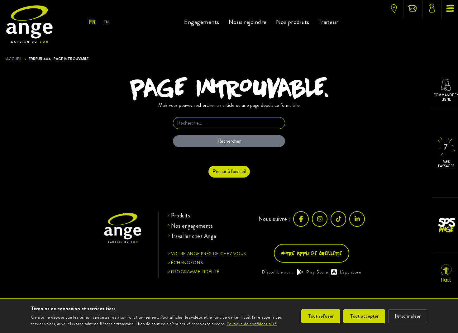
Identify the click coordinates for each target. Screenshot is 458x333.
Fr (92, 22)
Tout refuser (321, 316)
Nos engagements (192, 226)
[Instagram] (319, 219)
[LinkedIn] (357, 219)
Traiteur (329, 21)
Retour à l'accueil (229, 171)
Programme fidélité (195, 272)
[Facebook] (301, 219)
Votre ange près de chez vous (208, 253)
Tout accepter (364, 316)
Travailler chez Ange (194, 236)
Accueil (14, 59)
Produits (180, 216)
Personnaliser (408, 316)
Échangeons (187, 262)
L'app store (350, 272)
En (106, 22)
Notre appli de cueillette (311, 253)
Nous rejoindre (248, 21)
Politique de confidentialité (252, 323)
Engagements (201, 21)
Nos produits (292, 21)
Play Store (317, 272)
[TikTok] (338, 219)
